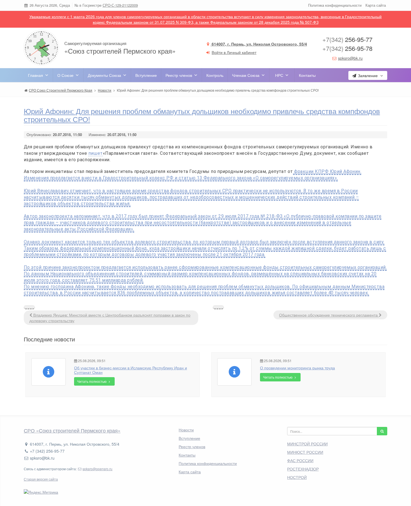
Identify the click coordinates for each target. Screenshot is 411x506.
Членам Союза (245, 75)
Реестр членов (179, 75)
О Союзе (65, 75)
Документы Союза (104, 75)
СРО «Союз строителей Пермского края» (72, 430)
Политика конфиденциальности (335, 5)
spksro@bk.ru (350, 58)
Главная (35, 75)
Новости (186, 430)
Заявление (368, 75)
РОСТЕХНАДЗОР (303, 469)
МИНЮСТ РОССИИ (305, 452)
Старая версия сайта (41, 479)
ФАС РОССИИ (300, 460)
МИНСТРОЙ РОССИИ (307, 443)
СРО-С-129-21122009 (120, 5)
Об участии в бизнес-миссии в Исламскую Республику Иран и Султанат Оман (130, 370)
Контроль (214, 75)
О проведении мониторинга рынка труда (297, 367)
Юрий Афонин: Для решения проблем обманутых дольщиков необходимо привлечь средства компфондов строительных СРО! (202, 115)
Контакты (307, 75)
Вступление (146, 75)
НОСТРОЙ (297, 477)
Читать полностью (92, 381)
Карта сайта (375, 5)
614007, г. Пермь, (259, 44)
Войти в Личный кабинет (234, 52)
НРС (279, 75)
